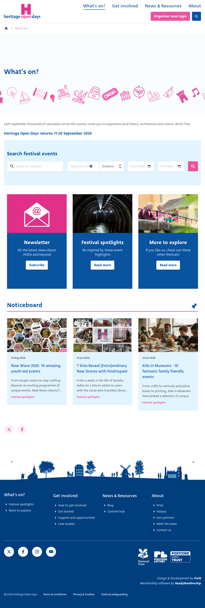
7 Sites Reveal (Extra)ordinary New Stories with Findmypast (102, 368)
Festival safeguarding (114, 594)
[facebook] (22, 430)
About (195, 6)
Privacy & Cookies (83, 594)
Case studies (66, 524)
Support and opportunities (76, 517)
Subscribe (36, 265)
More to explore (20, 510)
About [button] (158, 496)
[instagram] (37, 552)
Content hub (116, 511)
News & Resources (163, 6)
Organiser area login (170, 16)
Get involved (125, 6)
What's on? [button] (14, 495)
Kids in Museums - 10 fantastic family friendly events (163, 371)
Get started (66, 511)
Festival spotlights (22, 397)
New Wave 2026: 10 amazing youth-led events (35, 368)
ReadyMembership (188, 583)
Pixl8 (197, 578)
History (162, 511)
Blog (110, 505)
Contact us (164, 530)
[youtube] (51, 552)
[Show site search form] (196, 16)
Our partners (165, 517)
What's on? (94, 6)
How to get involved (72, 505)
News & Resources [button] (119, 496)
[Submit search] (193, 166)
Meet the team (167, 524)
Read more (102, 265)
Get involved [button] (65, 496)
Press (160, 505)
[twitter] (9, 430)
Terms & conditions (54, 594)
